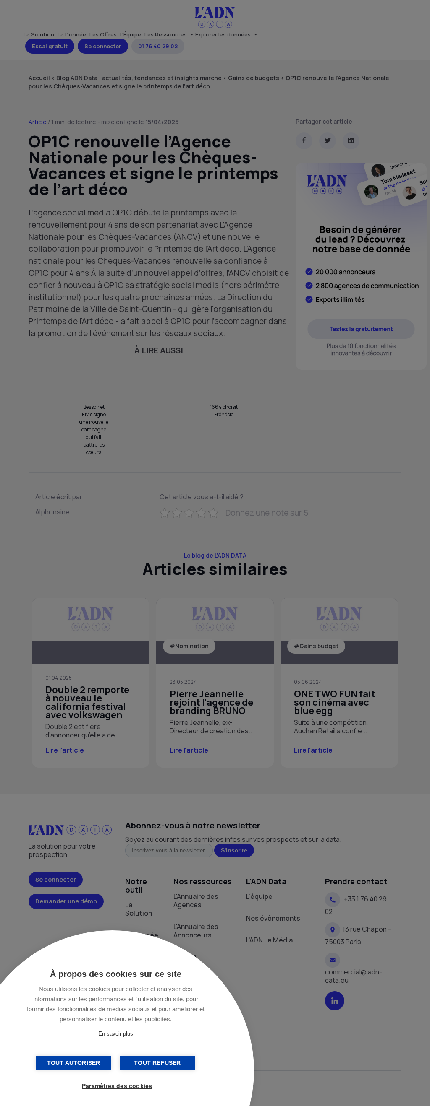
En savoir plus (115, 1034)
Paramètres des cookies (117, 1086)
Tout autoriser (73, 1063)
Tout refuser (157, 1063)
